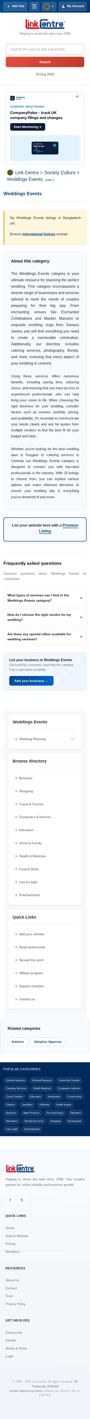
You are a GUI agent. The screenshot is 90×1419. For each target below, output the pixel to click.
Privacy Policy (16, 1304)
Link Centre (27, 172)
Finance (10, 1104)
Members (12, 1251)
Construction (74, 1096)
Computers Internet (69, 1088)
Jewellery (27, 1104)
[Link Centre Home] (45, 24)
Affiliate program (31, 973)
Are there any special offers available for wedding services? (39, 636)
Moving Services (34, 1121)
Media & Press (16, 1348)
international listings (38, 234)
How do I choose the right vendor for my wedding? (39, 617)
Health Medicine (42, 1088)
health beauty (63, 1104)
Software (44, 1104)
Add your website (31, 934)
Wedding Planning (47, 739)
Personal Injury (55, 1112)
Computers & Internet (35, 817)
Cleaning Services (16, 1088)
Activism (18, 1041)
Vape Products (31, 1112)
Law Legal (11, 1129)
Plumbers (75, 1112)
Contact (11, 1288)
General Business (42, 1080)
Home (10, 1228)
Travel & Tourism (31, 804)
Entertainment (29, 895)
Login (10, 1356)
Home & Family (30, 843)
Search (45, 62)
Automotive (54, 1096)
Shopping (26, 791)
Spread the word (31, 960)
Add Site (18, 6)
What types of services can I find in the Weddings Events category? (38, 597)
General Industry (15, 1080)
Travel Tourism (14, 1096)
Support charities (31, 986)
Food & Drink (28, 869)
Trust (9, 1296)
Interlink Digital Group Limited (26, 1390)
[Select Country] (11, 172)
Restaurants (74, 1121)
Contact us (27, 999)
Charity (11, 1340)
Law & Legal (28, 882)
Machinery (12, 1121)
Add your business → (31, 681)
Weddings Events (25, 179)
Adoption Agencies (47, 1041)
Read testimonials (32, 947)
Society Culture (59, 172)
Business (25, 778)
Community (14, 1332)
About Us (12, 1280)
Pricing (10, 1244)
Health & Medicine (32, 856)
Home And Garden (69, 1080)
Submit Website (17, 1236)
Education (26, 830)
